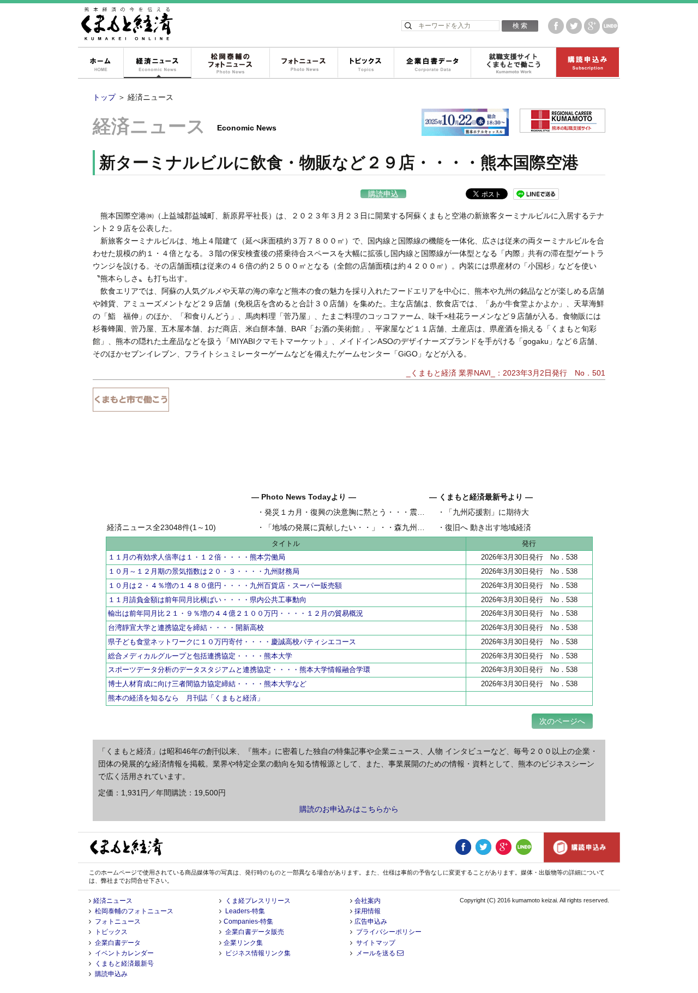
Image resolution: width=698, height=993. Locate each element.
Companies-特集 (248, 921)
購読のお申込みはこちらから (349, 809)
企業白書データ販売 (254, 932)
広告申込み (370, 921)
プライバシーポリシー (389, 932)
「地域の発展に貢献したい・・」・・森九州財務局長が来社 (367, 527)
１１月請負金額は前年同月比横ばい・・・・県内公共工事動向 (207, 600)
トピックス (366, 63)
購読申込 (383, 193)
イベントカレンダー (124, 953)
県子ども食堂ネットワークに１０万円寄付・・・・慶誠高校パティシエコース (232, 642)
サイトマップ (375, 943)
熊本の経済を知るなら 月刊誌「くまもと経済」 (186, 698)
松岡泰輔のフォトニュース (230, 63)
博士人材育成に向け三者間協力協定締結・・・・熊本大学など (207, 684)
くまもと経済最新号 (124, 963)
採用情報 (367, 911)
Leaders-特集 (245, 911)
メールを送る (376, 953)
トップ (104, 97)
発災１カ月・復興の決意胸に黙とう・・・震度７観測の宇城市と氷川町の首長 (398, 512)
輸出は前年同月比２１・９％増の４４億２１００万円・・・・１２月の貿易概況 (235, 613)
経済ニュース (157, 63)
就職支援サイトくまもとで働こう (513, 63)
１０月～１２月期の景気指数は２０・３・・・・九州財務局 (203, 571)
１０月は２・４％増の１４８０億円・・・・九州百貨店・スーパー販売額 (225, 585)
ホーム (100, 63)
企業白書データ (432, 63)
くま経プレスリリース (258, 901)
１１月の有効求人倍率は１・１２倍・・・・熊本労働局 (196, 557)
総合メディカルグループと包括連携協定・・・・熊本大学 (200, 656)
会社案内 (367, 901)
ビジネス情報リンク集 (258, 953)
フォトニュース (303, 63)
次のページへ (562, 721)
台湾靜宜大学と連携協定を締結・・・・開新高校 (186, 627)
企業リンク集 (243, 943)
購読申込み (587, 63)
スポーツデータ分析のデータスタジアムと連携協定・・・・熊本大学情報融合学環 (239, 669)
